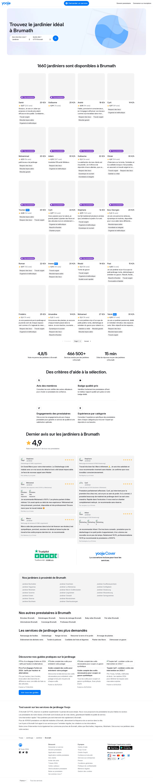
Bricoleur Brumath (27, 618)
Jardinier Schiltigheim (104, 587)
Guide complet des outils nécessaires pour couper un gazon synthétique (89, 672)
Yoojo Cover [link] (82, 750)
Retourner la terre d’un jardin (82, 636)
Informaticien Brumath (28, 622)
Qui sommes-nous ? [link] (55, 774)
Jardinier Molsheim (28, 590)
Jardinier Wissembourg (105, 593)
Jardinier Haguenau (29, 587)
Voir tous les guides (30, 692)
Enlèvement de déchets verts (31, 640)
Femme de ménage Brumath (70, 618)
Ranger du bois (61, 636)
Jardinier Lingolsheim (67, 593)
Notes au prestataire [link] (55, 771)
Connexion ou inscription (142, 3)
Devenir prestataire (124, 3)
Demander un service (77, 3)
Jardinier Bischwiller (29, 584)
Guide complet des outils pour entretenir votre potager (60, 669)
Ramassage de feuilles (29, 636)
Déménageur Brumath (46, 618)
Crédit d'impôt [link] (83, 752)
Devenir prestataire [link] (55, 750)
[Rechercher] (55, 38)
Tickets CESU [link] (53, 763)
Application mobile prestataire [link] (58, 755)
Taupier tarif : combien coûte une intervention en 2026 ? (120, 669)
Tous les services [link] (36, 781)
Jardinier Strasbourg (104, 590)
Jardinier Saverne (28, 593)
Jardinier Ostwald (66, 595)
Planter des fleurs (99, 640)
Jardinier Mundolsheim (67, 598)
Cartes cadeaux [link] (53, 766)
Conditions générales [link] (85, 763)
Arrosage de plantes (105, 636)
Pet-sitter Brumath (111, 618)
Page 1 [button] (76, 341)
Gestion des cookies (85, 771)
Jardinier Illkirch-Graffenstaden (70, 590)
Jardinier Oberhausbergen (69, 601)
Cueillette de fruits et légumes (76, 640)
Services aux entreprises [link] (86, 758)
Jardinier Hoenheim (66, 584)
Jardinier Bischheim (28, 601)
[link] (26, 519)
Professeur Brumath (68, 622)
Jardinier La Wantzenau (68, 587)
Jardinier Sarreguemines (105, 595)
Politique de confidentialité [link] (87, 766)
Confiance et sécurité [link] (85, 755)
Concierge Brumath (49, 622)
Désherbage (46, 636)
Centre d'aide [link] (82, 747)
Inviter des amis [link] (53, 760)
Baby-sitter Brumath (93, 618)
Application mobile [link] (54, 752)
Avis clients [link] (52, 758)
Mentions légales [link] (84, 768)
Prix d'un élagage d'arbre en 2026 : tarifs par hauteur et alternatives (30, 670)
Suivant (86, 341)
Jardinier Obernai (28, 598)
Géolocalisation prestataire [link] (57, 768)
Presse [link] (80, 760)
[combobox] (21, 38)
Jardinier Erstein (27, 595)
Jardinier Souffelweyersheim (106, 584)
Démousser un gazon (118, 640)
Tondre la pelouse (54, 640)
